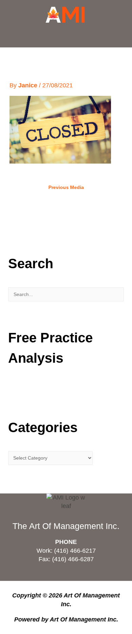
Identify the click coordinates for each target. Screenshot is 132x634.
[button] (66, 36)
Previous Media (66, 187)
